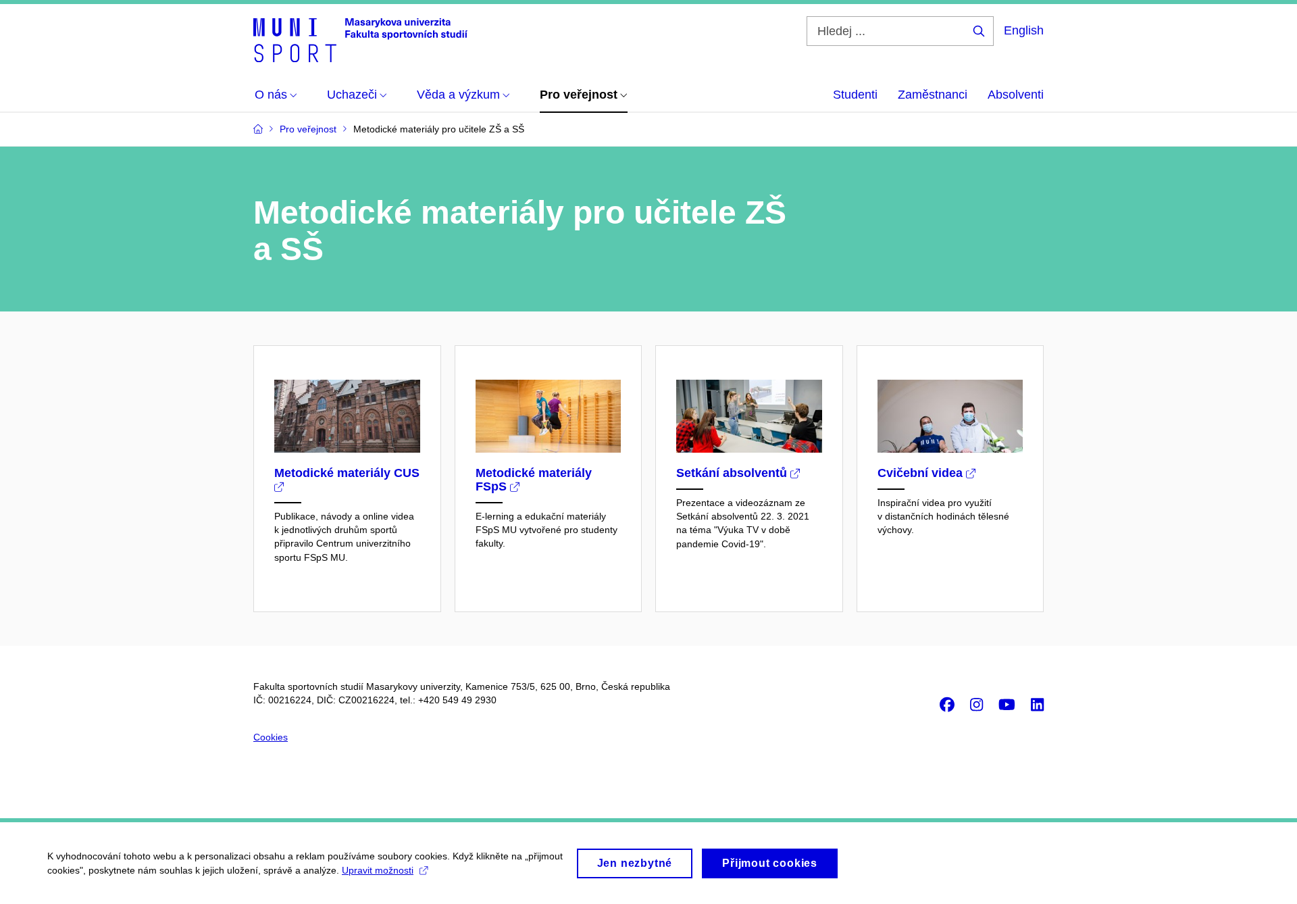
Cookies (270, 737)
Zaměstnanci (932, 94)
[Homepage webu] (360, 39)
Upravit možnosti (377, 870)
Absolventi (1016, 94)
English (1024, 30)
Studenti (855, 94)
